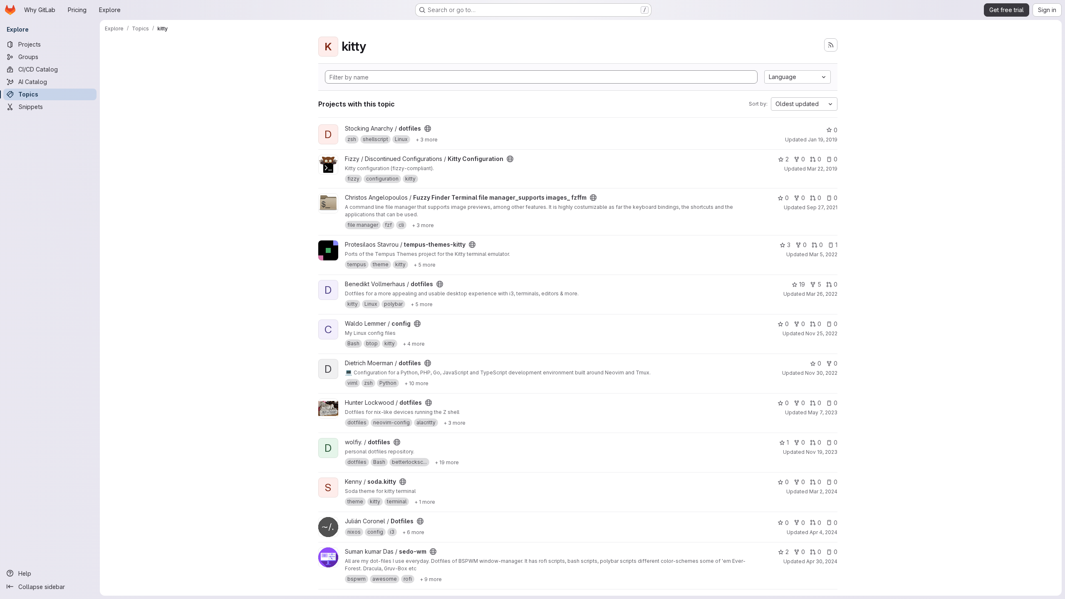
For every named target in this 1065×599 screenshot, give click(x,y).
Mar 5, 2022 (823, 254)
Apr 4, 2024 (823, 532)
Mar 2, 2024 (823, 491)
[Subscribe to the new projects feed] (830, 45)
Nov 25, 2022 (821, 333)
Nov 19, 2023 (821, 452)
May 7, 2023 (822, 412)
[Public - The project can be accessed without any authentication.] (427, 128)
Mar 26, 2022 (821, 294)
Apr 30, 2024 (821, 561)
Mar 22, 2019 (822, 169)
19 (802, 284)
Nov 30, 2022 (821, 373)
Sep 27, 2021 (822, 207)
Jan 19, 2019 (822, 139)
